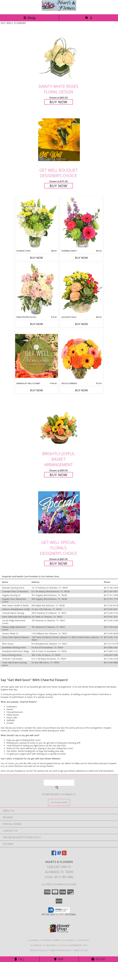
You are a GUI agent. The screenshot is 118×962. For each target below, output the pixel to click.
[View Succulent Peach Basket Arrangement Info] (81, 289)
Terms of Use (80, 950)
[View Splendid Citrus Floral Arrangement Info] (36, 223)
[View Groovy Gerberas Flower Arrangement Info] (81, 355)
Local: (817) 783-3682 (59, 877)
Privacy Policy (38, 950)
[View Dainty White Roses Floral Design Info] (59, 56)
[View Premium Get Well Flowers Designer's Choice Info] (36, 355)
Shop (31, 17)
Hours (99, 959)
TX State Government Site (72, 945)
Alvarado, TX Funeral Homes (44, 940)
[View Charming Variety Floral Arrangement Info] (81, 223)
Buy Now (58, 102)
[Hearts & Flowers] (59, 10)
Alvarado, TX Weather (43, 945)
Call (20, 959)
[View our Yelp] (64, 854)
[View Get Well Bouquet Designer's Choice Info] (59, 139)
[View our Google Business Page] (59, 854)
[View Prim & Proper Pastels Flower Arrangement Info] (36, 289)
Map (60, 959)
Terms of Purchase (60, 950)
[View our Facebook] (54, 854)
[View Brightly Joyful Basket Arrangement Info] (59, 423)
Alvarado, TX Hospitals (76, 940)
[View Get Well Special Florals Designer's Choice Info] (59, 512)
